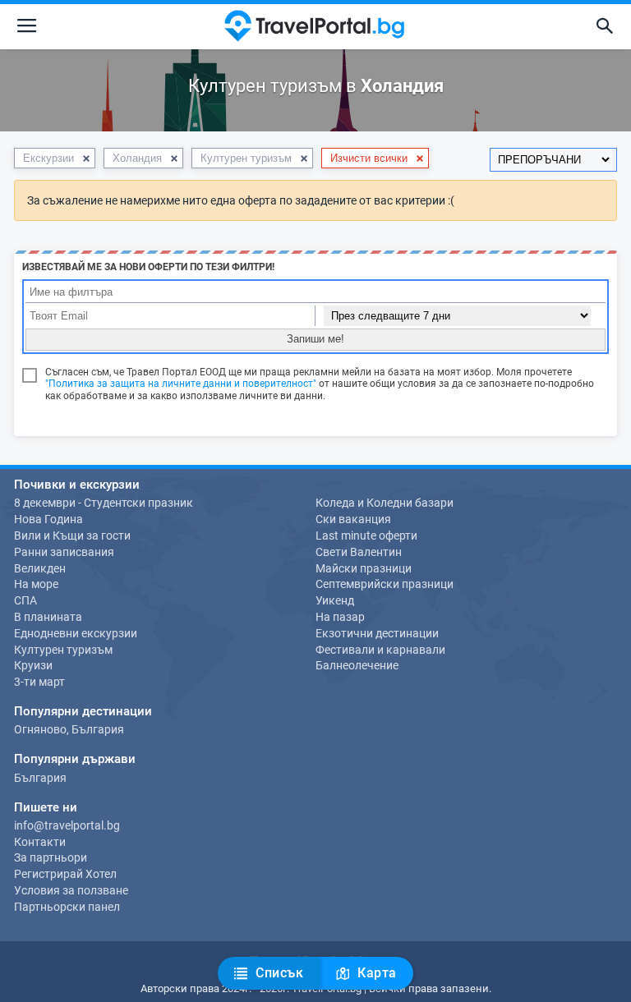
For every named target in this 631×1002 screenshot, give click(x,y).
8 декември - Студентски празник (103, 502)
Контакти (40, 841)
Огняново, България (69, 729)
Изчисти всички (369, 158)
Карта (375, 973)
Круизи (33, 665)
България (40, 777)
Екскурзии (48, 158)
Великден (40, 568)
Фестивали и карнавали (380, 649)
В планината (48, 616)
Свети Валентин (359, 551)
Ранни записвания (64, 551)
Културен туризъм (246, 158)
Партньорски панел (67, 906)
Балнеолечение (357, 665)
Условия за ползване (71, 890)
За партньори (50, 857)
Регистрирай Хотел (65, 873)
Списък (278, 973)
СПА (25, 600)
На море (36, 584)
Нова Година (48, 519)
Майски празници (364, 568)
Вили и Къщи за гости (72, 535)
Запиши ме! (315, 339)
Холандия (137, 158)
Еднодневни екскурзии (75, 633)
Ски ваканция (353, 519)
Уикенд (335, 600)
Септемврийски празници (385, 584)
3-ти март (39, 681)
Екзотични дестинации (377, 633)
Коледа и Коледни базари (385, 502)
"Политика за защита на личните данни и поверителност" (180, 383)
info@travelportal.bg (67, 825)
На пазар (340, 616)
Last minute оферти (366, 535)
